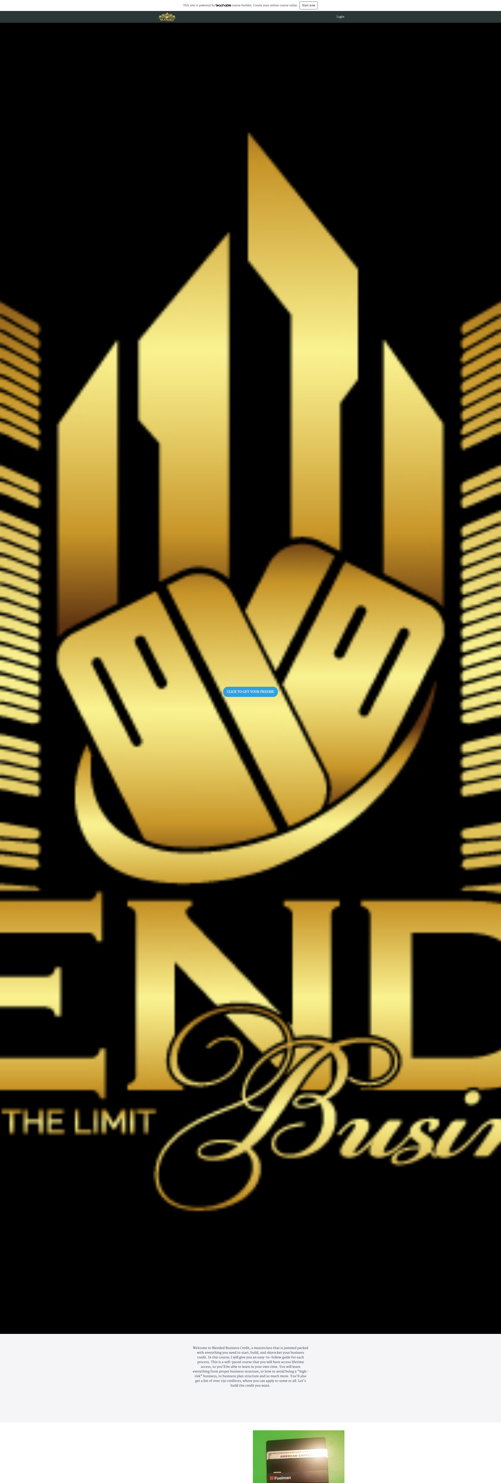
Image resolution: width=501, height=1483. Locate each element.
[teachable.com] (223, 5)
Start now (308, 5)
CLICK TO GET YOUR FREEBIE (250, 692)
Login (340, 16)
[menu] (338, 17)
